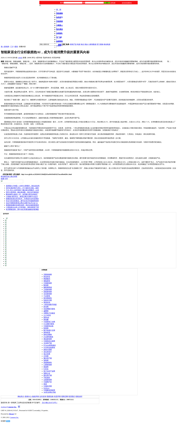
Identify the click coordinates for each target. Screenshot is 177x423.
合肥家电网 (48, 380)
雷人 (9, 176)
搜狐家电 (47, 281)
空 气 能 (59, 37)
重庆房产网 (48, 358)
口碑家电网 (48, 365)
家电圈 (46, 319)
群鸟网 (46, 307)
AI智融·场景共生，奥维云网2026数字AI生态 (22, 196)
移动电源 (107, 44)
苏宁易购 (100, 44)
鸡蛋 (15, 176)
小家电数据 (92, 44)
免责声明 (57, 396)
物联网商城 (48, 287)
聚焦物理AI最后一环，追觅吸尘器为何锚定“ (22, 194)
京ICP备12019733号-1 (49, 402)
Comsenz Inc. (12, 407)
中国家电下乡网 (49, 322)
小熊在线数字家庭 (50, 304)
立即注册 (112, 2)
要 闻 (58, 9)
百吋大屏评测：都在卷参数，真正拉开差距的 (22, 192)
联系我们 (72, 396)
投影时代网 (48, 300)
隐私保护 (79, 396)
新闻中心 (28, 396)
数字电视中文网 (49, 330)
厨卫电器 (59, 21)
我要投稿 (50, 396)
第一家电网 (5, 46)
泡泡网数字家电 (49, 309)
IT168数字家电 (49, 324)
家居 (45, 384)
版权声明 (35, 396)
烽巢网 (46, 367)
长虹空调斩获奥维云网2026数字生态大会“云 (22, 203)
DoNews (46, 388)
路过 (12, 176)
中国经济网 (48, 386)
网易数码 (47, 279)
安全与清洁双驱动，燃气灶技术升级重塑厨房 (22, 201)
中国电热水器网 (49, 341)
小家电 (58, 25)
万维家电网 (48, 289)
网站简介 (21, 396)
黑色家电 (59, 13)
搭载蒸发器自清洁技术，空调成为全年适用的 (22, 199)
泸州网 (46, 356)
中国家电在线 (48, 326)
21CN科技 (47, 315)
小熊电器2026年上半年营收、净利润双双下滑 (22, 207)
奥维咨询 (47, 302)
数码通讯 (59, 29)
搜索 (60, 44)
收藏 (2, 178)
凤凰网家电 (48, 362)
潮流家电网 (48, 339)
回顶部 (3, 421)
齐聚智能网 (48, 274)
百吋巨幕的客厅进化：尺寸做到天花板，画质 (22, 188)
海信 (82, 44)
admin (20, 58)
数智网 (46, 285)
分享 (6, 178)
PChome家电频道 (50, 345)
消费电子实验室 (49, 313)
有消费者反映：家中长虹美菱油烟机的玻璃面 (22, 209)
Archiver (4, 407)
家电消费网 (48, 334)
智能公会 (47, 373)
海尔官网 (47, 354)
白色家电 (59, 17)
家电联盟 (47, 332)
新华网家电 (48, 298)
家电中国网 (48, 349)
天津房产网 (48, 343)
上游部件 (59, 41)
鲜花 (2, 176)
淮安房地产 (48, 352)
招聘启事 (64, 396)
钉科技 (46, 369)
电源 (78, 44)
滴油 (86, 44)
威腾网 (46, 311)
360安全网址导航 (50, 392)
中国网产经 (48, 382)
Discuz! (11, 414)
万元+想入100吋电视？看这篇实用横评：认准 (22, 190)
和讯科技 (47, 276)
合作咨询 (42, 396)
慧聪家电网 (48, 291)
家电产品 (73, 44)
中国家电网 (48, 283)
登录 (107, 2)
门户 (12, 46)
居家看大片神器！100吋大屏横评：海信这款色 (23, 186)
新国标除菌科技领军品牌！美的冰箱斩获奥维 (22, 205)
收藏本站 (129, 2)
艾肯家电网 (48, 294)
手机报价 (47, 377)
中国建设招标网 (49, 390)
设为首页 (124, 2)
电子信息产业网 (49, 371)
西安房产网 (48, 375)
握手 (5, 176)
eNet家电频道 (48, 337)
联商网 (46, 328)
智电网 (46, 360)
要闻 (16, 46)
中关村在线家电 (49, 347)
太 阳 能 (59, 33)
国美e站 (46, 317)
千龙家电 (47, 296)
